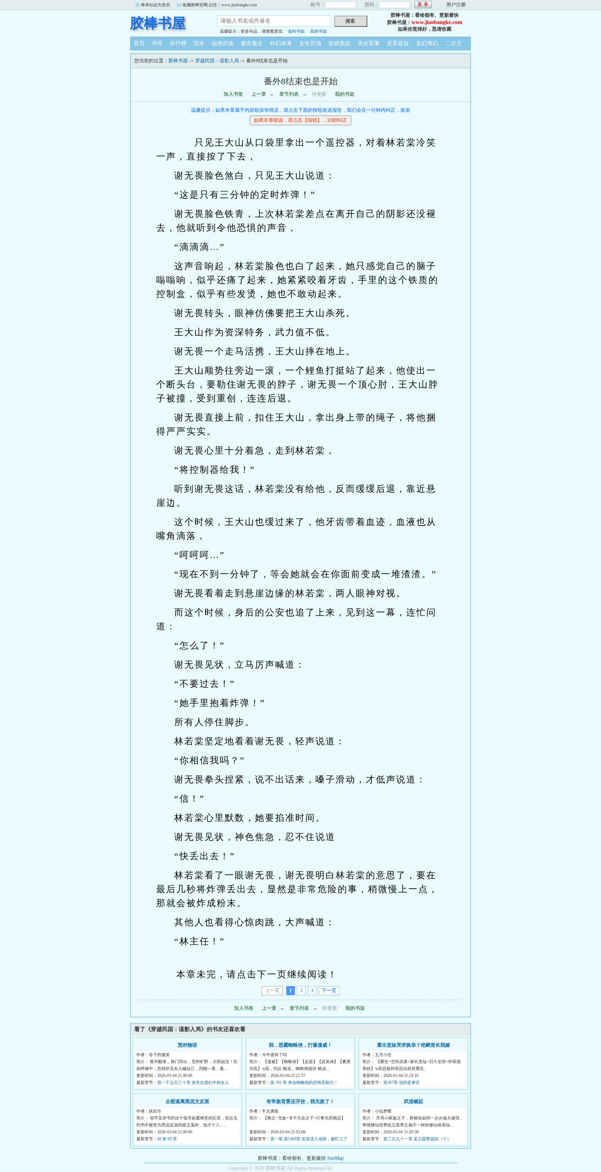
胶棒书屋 (158, 23)
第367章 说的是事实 (401, 1082)
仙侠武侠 (222, 43)
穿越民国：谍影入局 (217, 60)
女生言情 (310, 43)
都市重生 (252, 43)
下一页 (329, 990)
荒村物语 (187, 1045)
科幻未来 (281, 43)
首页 (139, 43)
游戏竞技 (339, 43)
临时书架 (296, 31)
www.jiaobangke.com (436, 22)
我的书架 (318, 31)
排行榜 (178, 43)
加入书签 (233, 94)
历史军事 (369, 43)
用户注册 (456, 4)
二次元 (453, 43)
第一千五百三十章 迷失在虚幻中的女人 (193, 1082)
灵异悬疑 (398, 43)
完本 (199, 43)
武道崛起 (413, 1101)
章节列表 (289, 94)
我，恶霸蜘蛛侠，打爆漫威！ (300, 1045)
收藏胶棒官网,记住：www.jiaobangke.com (220, 4)
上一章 (258, 94)
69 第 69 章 (167, 1138)
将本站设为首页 (155, 4)
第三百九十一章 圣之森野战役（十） (417, 1138)
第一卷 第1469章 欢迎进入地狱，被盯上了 (308, 1138)
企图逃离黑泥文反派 (187, 1101)
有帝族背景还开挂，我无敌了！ (300, 1101)
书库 (157, 43)
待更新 (319, 94)
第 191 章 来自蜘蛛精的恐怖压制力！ (304, 1082)
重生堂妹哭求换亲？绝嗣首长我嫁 (413, 1045)
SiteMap (335, 1158)
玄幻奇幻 (427, 43)
